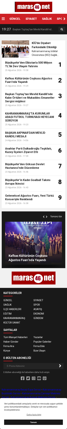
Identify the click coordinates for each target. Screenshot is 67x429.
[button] (64, 19)
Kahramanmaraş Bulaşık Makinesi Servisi (33, 397)
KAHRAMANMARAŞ (14, 318)
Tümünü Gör (56, 216)
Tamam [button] (33, 422)
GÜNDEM (38, 318)
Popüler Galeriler (42, 341)
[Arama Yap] (62, 29)
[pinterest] (44, 378)
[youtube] (39, 378)
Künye (6, 350)
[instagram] (33, 378)
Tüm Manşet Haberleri (15, 337)
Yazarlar (38, 337)
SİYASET (31, 18)
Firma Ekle (39, 346)
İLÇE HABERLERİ (12, 309)
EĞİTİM (7, 313)
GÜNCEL (14, 18)
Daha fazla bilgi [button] (34, 415)
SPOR (60, 18)
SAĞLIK (47, 18)
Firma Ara (8, 346)
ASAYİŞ (38, 309)
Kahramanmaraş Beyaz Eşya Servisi (21, 389)
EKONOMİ (39, 313)
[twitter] (28, 378)
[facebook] (22, 378)
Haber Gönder (10, 341)
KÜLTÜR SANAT (11, 322)
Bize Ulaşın (39, 350)
